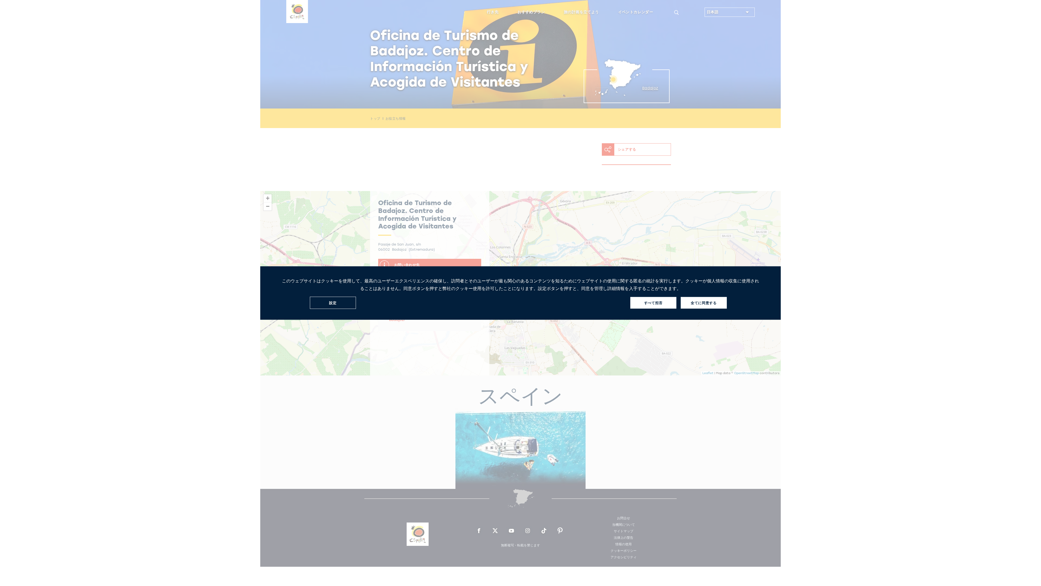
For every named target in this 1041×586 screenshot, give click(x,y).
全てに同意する (704, 303)
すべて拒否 (653, 303)
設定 (332, 303)
